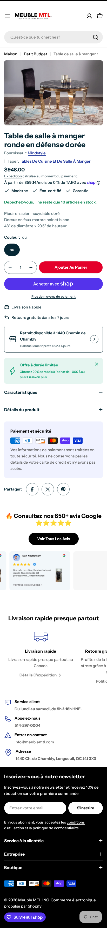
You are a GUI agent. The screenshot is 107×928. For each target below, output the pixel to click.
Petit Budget (35, 53)
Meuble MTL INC (33, 899)
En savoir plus (37, 377)
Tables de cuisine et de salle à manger (55, 161)
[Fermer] (97, 364)
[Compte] (89, 16)
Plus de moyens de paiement (53, 296)
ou (12, 249)
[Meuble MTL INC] (35, 570)
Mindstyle (37, 152)
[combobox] (53, 37)
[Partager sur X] (48, 489)
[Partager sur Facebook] (32, 489)
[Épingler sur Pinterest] (63, 489)
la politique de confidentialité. (54, 828)
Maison (10, 53)
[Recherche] (95, 37)
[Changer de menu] (7, 16)
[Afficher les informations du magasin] (94, 339)
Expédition (13, 176)
